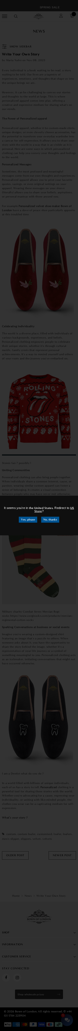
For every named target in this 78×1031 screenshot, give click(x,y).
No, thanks (50, 519)
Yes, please (28, 519)
